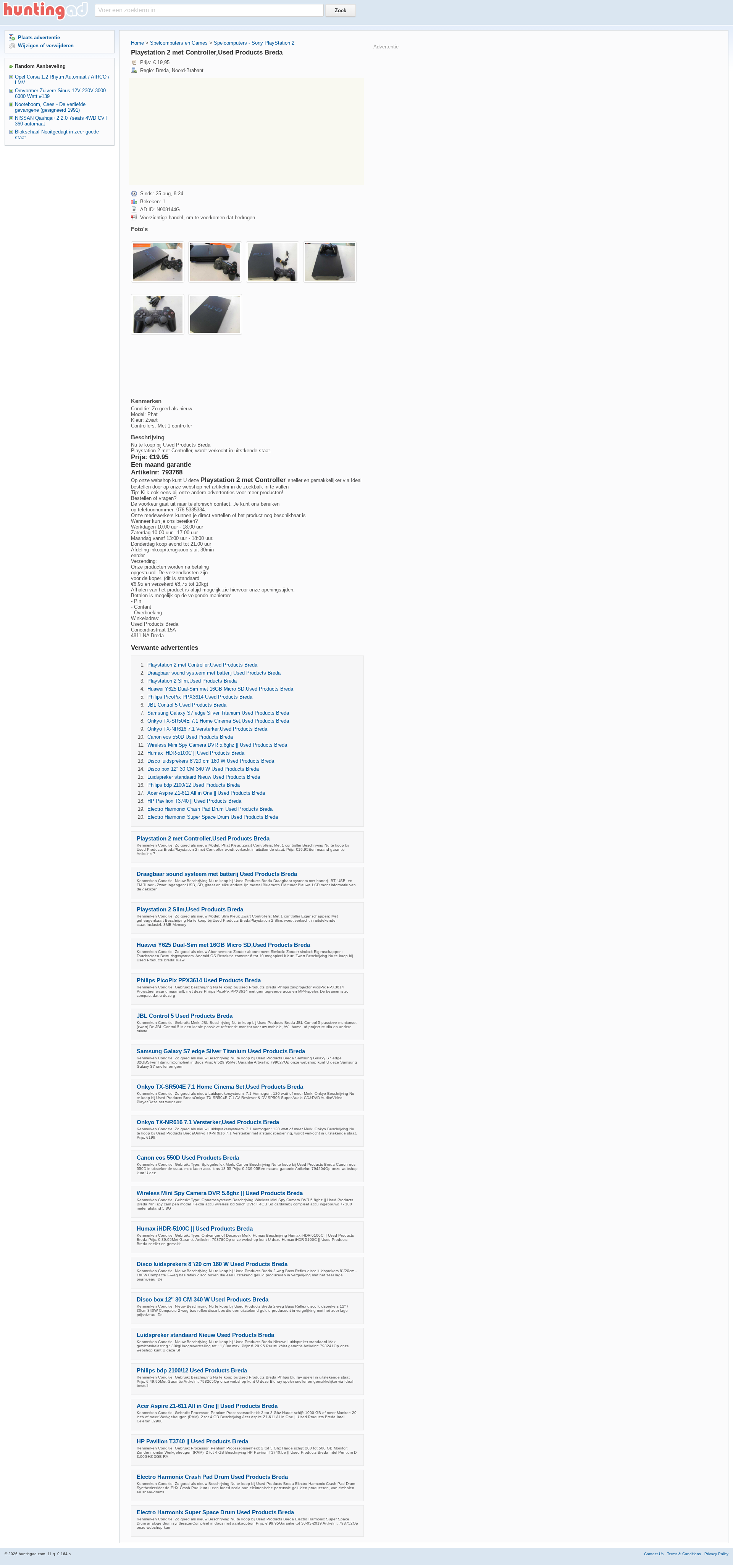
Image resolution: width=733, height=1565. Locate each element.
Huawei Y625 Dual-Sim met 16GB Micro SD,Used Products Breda (220, 689)
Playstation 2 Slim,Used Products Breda (192, 681)
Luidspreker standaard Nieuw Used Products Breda (203, 777)
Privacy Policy (716, 1554)
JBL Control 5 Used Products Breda (186, 705)
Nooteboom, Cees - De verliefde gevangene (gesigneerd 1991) (50, 107)
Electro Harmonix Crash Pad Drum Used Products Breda (210, 809)
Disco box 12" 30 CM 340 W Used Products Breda (203, 769)
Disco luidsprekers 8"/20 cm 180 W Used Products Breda (210, 761)
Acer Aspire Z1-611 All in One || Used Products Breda (206, 793)
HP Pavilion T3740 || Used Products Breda (194, 801)
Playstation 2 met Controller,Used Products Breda (202, 665)
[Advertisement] (246, 131)
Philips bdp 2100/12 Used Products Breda (193, 785)
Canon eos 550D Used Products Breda (190, 737)
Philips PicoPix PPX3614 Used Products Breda (199, 697)
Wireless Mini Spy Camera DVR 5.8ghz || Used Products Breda (217, 745)
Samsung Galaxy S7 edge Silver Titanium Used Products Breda (218, 713)
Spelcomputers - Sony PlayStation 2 (254, 43)
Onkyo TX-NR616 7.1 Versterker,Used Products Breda (207, 729)
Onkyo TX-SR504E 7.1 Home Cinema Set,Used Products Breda (218, 721)
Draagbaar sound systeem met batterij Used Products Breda (214, 673)
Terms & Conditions (684, 1554)
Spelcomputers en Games (179, 43)
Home (137, 43)
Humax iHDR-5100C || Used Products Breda (195, 753)
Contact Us (654, 1554)
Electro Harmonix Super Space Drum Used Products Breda (212, 817)
